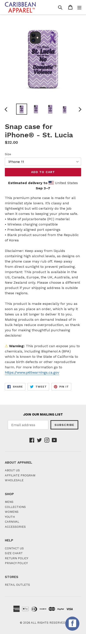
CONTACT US (14, 548)
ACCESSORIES (15, 526)
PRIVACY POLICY (16, 563)
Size (8, 154)
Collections (15, 507)
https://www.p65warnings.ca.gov (32, 372)
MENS (9, 501)
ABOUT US (12, 470)
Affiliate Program (20, 475)
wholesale (14, 480)
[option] (21, 109)
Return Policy (16, 558)
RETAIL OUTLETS (17, 584)
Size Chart (14, 553)
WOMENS (12, 511)
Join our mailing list (43, 414)
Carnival (12, 521)
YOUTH (10, 516)
